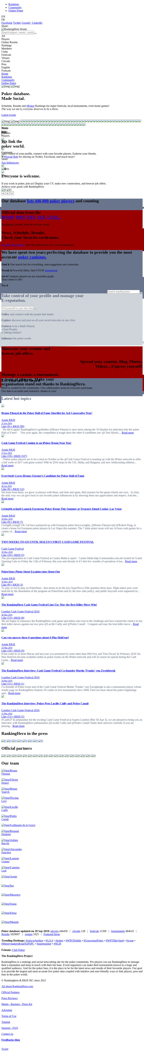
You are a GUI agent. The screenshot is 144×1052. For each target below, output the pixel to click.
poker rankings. (32, 257)
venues (28, 934)
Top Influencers (10, 162)
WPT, (21, 217)
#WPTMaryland (115, 940)
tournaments (118, 931)
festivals (94, 931)
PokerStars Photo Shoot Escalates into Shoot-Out (30, 571)
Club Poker (18, 949)
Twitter (17, 22)
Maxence (15, 894)
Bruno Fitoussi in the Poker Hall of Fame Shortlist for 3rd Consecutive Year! (46, 413)
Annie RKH (8, 420)
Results (5, 934)
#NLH (57, 943)
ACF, (41, 217)
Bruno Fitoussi (9, 772)
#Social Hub (11, 156)
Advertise (6, 1010)
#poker (59, 940)
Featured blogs (52, 934)
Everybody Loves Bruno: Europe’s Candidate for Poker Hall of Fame (42, 475)
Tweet (4, 1048)
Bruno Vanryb (9, 790)
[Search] (35, 33)
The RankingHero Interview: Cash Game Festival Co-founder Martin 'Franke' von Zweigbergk (58, 670)
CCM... (53, 217)
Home (4, 73)
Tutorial (5, 1022)
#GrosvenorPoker (93, 940)
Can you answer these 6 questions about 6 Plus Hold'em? (35, 637)
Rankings (13, 4)
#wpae (130, 940)
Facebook (6, 22)
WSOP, (8, 217)
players (54, 931)
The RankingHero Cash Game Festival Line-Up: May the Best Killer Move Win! (49, 604)
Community (15, 7)
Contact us (7, 1033)
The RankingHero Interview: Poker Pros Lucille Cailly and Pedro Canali (45, 703)
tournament (51, 270)
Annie (13, 876)
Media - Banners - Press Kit (16, 1004)
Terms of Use (8, 1016)
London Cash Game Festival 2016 (20, 611)
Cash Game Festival (12, 548)
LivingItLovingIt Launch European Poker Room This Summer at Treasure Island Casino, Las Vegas (61, 508)
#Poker (30, 105)
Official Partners (10, 992)
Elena (13, 912)
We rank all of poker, (13, 244)
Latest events (8, 114)
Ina (12, 885)
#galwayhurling (34, 940)
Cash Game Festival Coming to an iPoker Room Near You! (36, 442)
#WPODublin (73, 940)
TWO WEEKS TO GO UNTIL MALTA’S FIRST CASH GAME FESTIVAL (47, 541)
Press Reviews (9, 998)
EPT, (31, 217)
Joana (13, 903)
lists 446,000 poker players (50, 201)
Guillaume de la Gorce (22, 825)
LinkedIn (37, 22)
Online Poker (15, 10)
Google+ (26, 22)
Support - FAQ (9, 1027)
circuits (76, 931)
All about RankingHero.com (17, 986)
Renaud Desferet (10, 833)
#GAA (49, 940)
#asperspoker (44, 943)
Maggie (14, 922)
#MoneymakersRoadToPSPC (17, 943)
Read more (128, 432)
